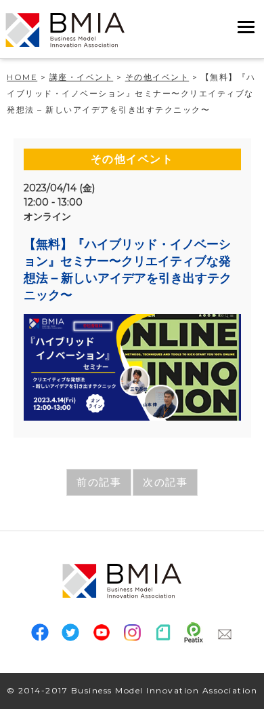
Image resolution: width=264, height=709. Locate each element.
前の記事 (98, 482)
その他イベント (132, 159)
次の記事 (165, 482)
